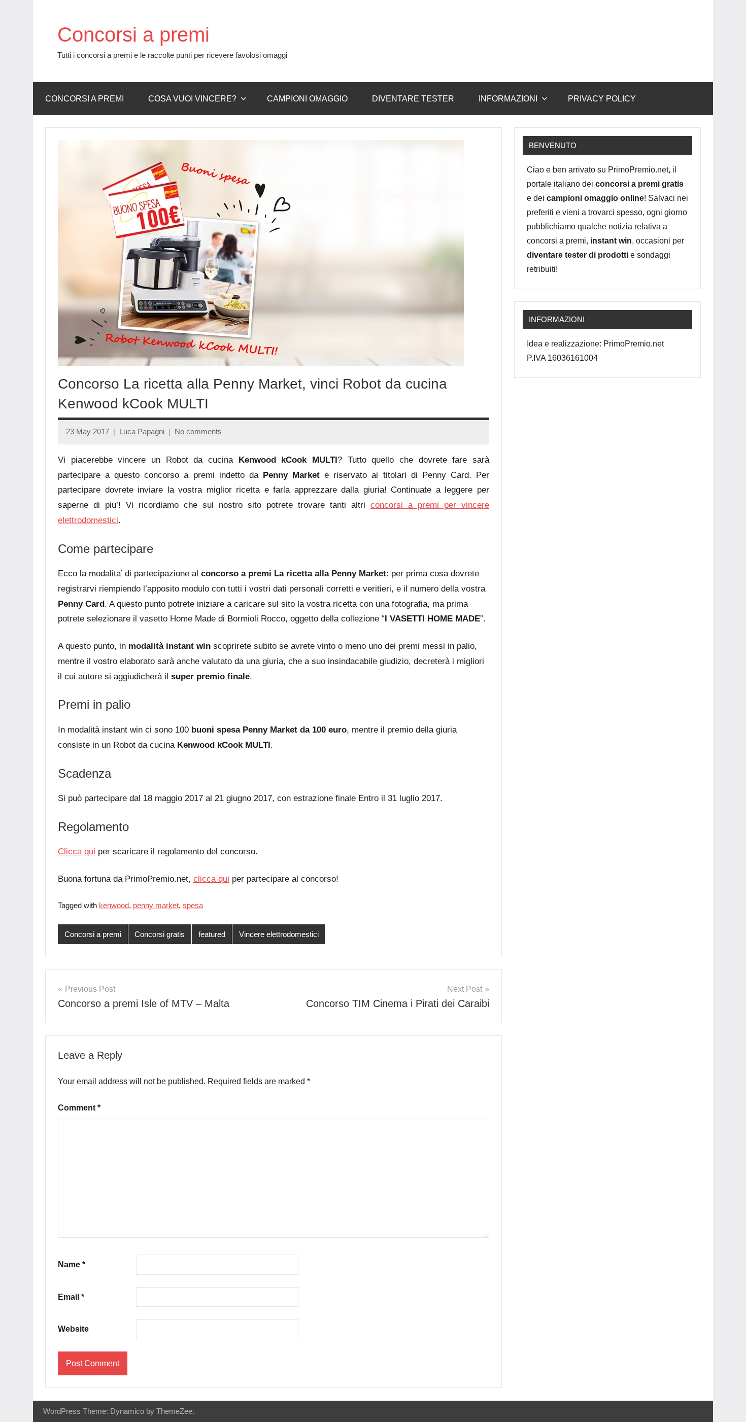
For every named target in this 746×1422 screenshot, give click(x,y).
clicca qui (211, 879)
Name (71, 1264)
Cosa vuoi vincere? (192, 98)
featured (211, 934)
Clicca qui (76, 851)
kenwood (114, 905)
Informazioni (508, 98)
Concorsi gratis (159, 934)
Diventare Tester (413, 98)
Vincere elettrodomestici (279, 934)
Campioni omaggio (307, 98)
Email (71, 1297)
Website (73, 1329)
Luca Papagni (141, 431)
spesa (193, 905)
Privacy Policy (602, 98)
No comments (198, 431)
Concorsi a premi (133, 34)
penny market (156, 905)
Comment (79, 1107)
